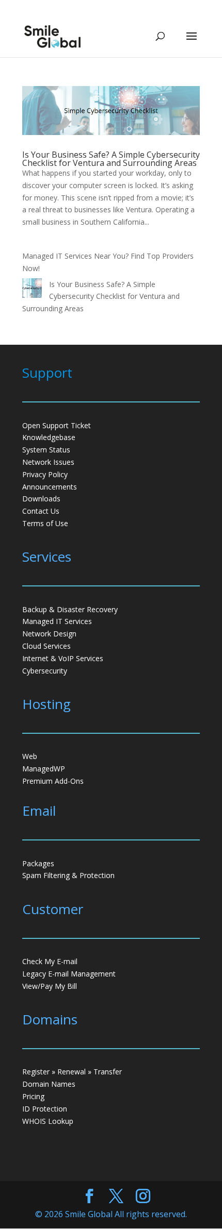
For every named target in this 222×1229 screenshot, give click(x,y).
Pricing (33, 1096)
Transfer (107, 1071)
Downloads (41, 498)
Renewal (71, 1071)
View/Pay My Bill (49, 986)
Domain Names (48, 1084)
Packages (38, 863)
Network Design (49, 633)
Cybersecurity (44, 671)
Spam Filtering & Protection (68, 875)
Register (36, 1071)
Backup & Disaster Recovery (70, 609)
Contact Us (40, 511)
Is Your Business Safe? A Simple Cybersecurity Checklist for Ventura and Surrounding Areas (111, 159)
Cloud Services (46, 646)
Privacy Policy (45, 474)
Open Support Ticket (56, 425)
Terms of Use (45, 523)
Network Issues (48, 462)
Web (29, 756)
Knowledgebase (48, 437)
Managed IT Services (57, 621)
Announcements (49, 487)
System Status (46, 449)
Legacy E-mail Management (69, 974)
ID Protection (44, 1109)
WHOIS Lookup (47, 1121)
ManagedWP (43, 768)
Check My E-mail (49, 961)
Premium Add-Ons (53, 781)
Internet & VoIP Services (62, 658)
